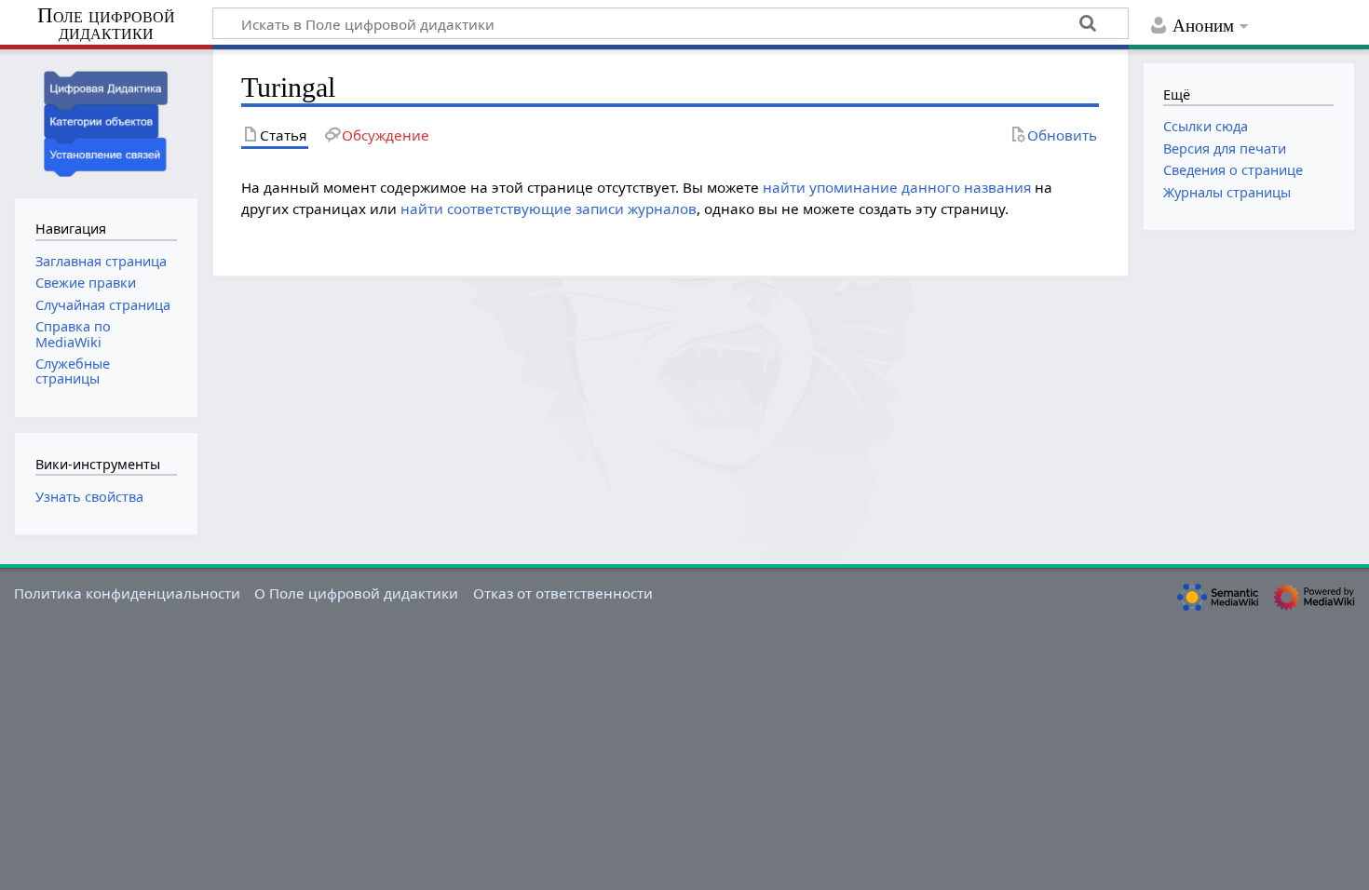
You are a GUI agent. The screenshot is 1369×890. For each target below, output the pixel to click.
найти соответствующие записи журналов (548, 208)
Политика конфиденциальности (127, 593)
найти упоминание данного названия (897, 187)
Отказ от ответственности (563, 593)
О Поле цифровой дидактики (356, 593)
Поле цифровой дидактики (106, 24)
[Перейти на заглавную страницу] (106, 121)
